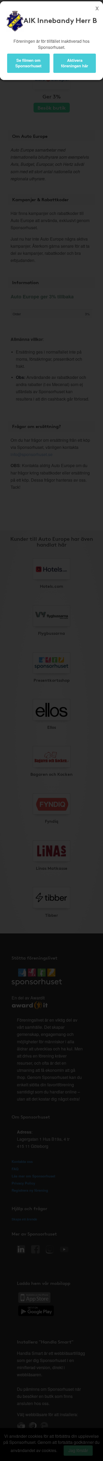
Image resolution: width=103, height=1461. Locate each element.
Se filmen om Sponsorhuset (28, 63)
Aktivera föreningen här (74, 63)
